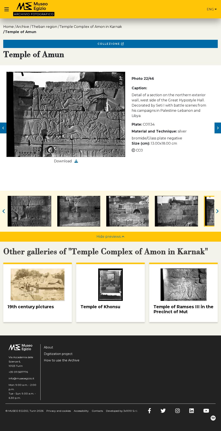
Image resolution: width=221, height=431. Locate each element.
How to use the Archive (61, 360)
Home (8, 27)
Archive (22, 27)
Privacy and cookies (58, 410)
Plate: (137, 124)
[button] (3, 128)
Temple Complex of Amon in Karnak (91, 27)
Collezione (109, 43)
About (48, 347)
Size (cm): (141, 143)
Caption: (139, 88)
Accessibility (81, 410)
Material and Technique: (154, 131)
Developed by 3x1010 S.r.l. (122, 410)
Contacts (97, 410)
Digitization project (58, 354)
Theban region (44, 27)
